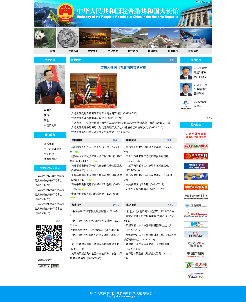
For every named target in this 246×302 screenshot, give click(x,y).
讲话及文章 (50, 125)
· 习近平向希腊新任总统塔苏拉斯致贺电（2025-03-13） (146, 158)
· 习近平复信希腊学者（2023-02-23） (145, 189)
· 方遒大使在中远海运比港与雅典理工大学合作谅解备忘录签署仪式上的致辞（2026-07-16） (120, 122)
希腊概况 (173, 51)
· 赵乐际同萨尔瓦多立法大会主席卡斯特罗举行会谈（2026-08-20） (96, 158)
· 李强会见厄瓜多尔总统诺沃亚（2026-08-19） (95, 193)
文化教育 (113, 51)
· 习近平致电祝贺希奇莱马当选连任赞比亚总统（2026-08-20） (96, 168)
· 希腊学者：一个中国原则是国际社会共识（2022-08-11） (147, 228)
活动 (46, 120)
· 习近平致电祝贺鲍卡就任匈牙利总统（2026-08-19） (95, 186)
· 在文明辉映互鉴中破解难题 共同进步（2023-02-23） (149, 218)
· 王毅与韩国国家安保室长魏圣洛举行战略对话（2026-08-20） (96, 177)
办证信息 (49, 154)
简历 (46, 115)
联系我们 (49, 144)
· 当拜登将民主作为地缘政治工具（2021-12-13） (148, 256)
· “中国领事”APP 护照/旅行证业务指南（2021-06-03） (95, 223)
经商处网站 (50, 159)
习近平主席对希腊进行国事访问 (200, 89)
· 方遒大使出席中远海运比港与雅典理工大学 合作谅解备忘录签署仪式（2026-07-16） (117, 127)
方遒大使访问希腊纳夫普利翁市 (123, 67)
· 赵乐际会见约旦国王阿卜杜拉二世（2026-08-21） (95, 149)
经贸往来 (93, 51)
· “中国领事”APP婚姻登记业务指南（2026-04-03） (95, 237)
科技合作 (133, 51)
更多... (59, 220)
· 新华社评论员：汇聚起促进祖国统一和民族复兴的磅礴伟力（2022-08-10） (150, 237)
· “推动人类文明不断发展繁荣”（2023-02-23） (149, 211)
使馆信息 (193, 51)
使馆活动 (73, 51)
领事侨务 (153, 51)
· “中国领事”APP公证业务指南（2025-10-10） (95, 230)
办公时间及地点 (53, 149)
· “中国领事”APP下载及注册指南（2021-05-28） (94, 213)
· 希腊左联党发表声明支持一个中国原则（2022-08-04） (146, 246)
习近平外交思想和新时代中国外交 (200, 72)
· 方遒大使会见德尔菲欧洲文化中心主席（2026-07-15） (100, 132)
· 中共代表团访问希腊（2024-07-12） (145, 184)
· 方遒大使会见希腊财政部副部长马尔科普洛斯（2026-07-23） (104, 113)
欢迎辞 (48, 110)
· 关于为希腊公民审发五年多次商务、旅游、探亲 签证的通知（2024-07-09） (96, 256)
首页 (52, 51)
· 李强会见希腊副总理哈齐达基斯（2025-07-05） (148, 149)
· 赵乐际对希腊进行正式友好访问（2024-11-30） (148, 177)
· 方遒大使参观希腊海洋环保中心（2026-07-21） (97, 118)
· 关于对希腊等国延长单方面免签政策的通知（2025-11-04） (94, 246)
